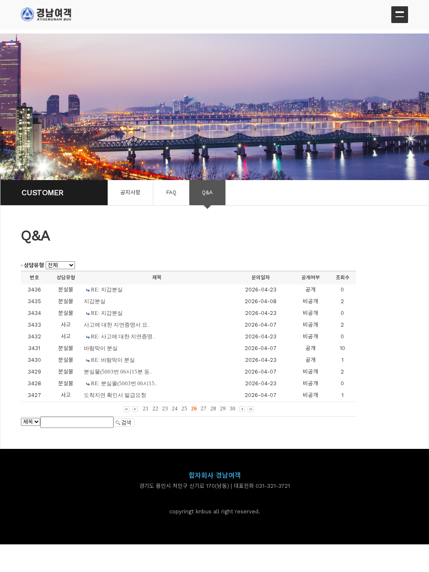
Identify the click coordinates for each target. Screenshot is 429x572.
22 (155, 408)
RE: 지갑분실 (107, 289)
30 (232, 408)
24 (175, 408)
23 (165, 408)
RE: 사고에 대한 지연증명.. (123, 336)
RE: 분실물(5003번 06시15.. (124, 383)
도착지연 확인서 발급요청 (115, 395)
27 (204, 408)
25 (184, 408)
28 (213, 408)
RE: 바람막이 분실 (113, 360)
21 (146, 408)
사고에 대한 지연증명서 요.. (117, 325)
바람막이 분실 (101, 348)
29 (223, 408)
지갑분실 (95, 301)
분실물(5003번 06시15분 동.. (118, 371)
